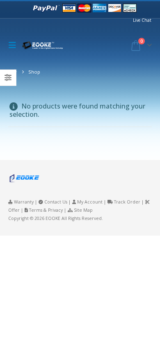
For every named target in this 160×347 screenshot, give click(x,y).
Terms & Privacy (46, 210)
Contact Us (55, 202)
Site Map (83, 210)
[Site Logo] (44, 45)
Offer (14, 210)
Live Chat (142, 20)
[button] (14, 45)
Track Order (127, 202)
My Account (90, 202)
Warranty (24, 202)
